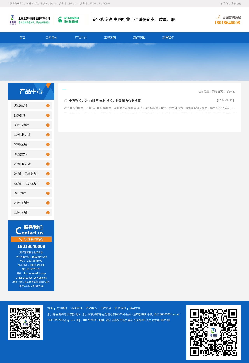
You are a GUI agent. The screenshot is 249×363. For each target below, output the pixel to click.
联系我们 (225, 3)
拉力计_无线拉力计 (26, 183)
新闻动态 (236, 3)
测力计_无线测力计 (26, 173)
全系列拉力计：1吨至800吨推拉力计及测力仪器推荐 (105, 100)
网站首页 (217, 91)
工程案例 (110, 37)
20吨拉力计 (21, 202)
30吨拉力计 (21, 125)
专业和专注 (102, 19)
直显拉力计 (21, 154)
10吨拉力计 (21, 212)
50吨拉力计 (21, 144)
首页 (22, 37)
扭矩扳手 (20, 115)
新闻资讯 (139, 37)
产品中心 (81, 37)
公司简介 (51, 37)
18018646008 (227, 22)
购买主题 (135, 308)
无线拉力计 (21, 105)
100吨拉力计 (22, 134)
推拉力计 (20, 193)
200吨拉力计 (22, 163)
